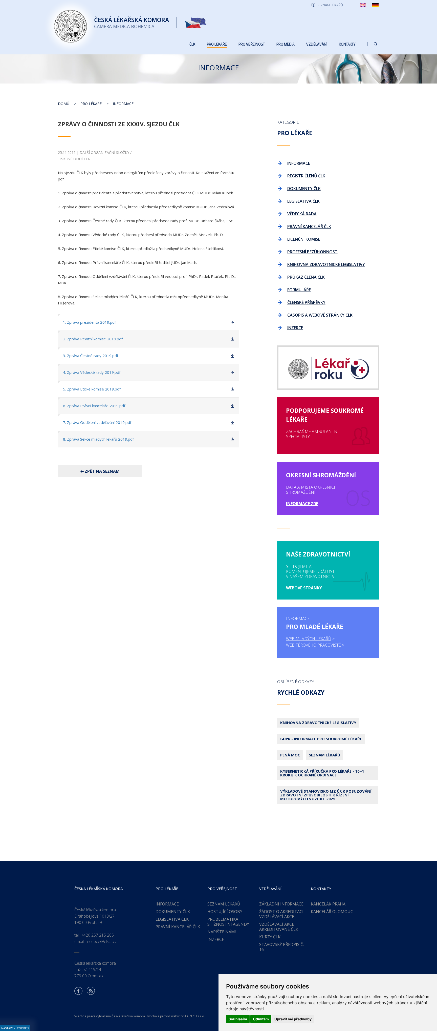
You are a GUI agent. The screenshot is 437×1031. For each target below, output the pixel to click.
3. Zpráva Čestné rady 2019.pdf (90, 355)
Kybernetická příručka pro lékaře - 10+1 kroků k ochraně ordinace (322, 773)
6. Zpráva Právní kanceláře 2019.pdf (94, 405)
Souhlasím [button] (238, 1019)
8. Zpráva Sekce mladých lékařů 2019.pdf (98, 439)
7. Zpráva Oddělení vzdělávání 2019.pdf (97, 422)
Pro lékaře (91, 103)
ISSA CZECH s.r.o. (193, 1016)
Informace (123, 103)
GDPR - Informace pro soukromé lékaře (321, 738)
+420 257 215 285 (97, 935)
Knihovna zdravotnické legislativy (318, 722)
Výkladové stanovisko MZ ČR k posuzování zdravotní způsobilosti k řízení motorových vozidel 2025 (326, 795)
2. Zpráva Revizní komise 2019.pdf (93, 338)
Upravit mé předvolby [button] (293, 1019)
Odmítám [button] (261, 1019)
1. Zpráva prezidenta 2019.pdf (89, 322)
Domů (63, 103)
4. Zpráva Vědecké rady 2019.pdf (91, 372)
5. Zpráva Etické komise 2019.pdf (92, 388)
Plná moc (290, 754)
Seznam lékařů (324, 754)
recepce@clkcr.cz (101, 941)
